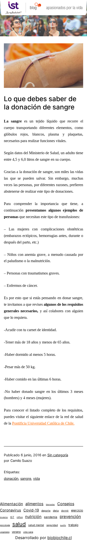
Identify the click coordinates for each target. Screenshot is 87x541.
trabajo (73, 525)
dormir (65, 510)
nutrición (33, 516)
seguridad (52, 525)
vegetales (4, 532)
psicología (5, 525)
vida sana (28, 532)
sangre (25, 478)
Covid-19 (31, 510)
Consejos (65, 503)
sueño (63, 525)
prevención (70, 516)
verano (16, 531)
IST (12, 517)
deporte (46, 510)
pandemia (50, 517)
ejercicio (77, 510)
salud (19, 524)
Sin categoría (57, 455)
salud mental (36, 525)
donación (11, 478)
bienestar (50, 504)
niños (20, 517)
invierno (4, 517)
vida (36, 478)
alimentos (34, 503)
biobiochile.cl (59, 537)
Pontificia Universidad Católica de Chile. (43, 423)
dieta (56, 510)
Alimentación (11, 504)
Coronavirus (10, 510)
